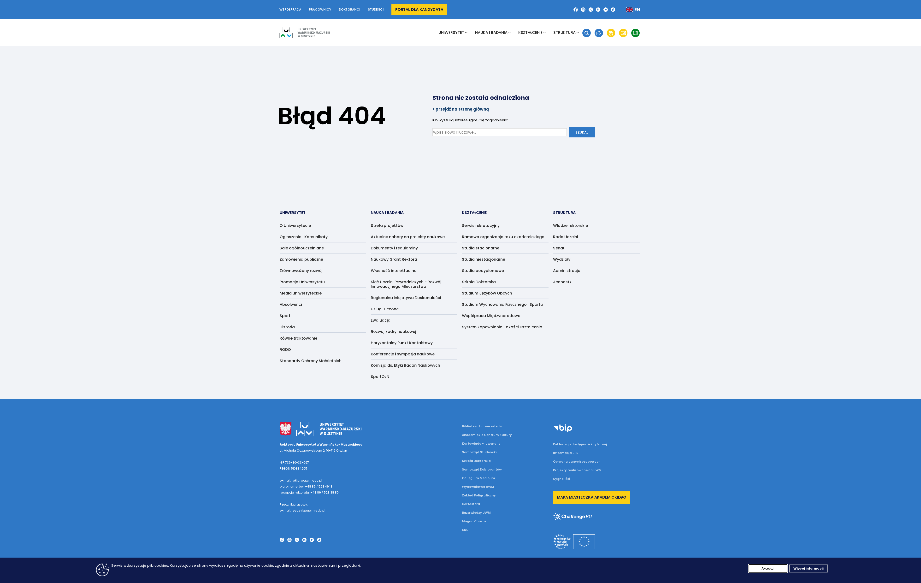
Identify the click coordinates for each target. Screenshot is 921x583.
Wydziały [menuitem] (561, 259)
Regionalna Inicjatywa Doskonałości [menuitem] (406, 297)
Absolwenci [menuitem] (291, 304)
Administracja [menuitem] (566, 270)
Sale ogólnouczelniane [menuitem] (302, 248)
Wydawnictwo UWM (478, 487)
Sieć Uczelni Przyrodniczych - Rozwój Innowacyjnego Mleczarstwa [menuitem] (406, 284)
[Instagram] (583, 9)
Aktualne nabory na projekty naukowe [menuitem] (408, 237)
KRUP (466, 530)
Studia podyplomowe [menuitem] (483, 270)
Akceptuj (768, 568)
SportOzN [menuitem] (380, 376)
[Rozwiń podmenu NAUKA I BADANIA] (509, 32)
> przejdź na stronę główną (460, 109)
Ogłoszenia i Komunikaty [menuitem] (304, 237)
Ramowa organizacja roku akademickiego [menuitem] (503, 237)
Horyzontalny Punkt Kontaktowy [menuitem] (402, 343)
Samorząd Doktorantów (482, 469)
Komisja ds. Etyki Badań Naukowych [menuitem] (405, 365)
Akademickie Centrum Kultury (487, 435)
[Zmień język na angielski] (629, 9)
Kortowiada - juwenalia (481, 444)
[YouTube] (605, 9)
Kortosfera (471, 504)
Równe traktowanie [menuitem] (298, 338)
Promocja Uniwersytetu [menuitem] (302, 282)
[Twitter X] (591, 9)
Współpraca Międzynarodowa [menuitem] (491, 315)
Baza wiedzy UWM (476, 513)
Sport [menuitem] (285, 315)
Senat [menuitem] (559, 248)
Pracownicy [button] (320, 9)
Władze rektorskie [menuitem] (570, 225)
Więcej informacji (808, 568)
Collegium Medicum (478, 478)
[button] (586, 33)
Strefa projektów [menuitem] (387, 225)
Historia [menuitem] (287, 327)
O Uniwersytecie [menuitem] (295, 225)
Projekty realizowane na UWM (577, 470)
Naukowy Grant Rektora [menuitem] (394, 259)
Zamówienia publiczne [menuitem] (301, 259)
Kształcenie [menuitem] (530, 32)
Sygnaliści (561, 479)
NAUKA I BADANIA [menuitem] (491, 32)
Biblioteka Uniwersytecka (482, 426)
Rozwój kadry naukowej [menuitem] (393, 331)
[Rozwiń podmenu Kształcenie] (544, 32)
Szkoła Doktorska (476, 461)
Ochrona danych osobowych (577, 461)
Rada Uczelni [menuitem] (565, 237)
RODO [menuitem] (285, 349)
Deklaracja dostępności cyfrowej (580, 444)
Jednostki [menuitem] (563, 282)
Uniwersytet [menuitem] (451, 32)
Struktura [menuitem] (564, 32)
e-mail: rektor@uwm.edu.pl (301, 480)
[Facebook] (575, 9)
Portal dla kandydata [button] (419, 9)
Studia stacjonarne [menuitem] (480, 248)
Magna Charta (474, 521)
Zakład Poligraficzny (479, 495)
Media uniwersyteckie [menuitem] (301, 293)
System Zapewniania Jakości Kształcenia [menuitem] (502, 327)
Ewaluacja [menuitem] (380, 320)
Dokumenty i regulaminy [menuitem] (394, 248)
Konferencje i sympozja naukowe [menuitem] (403, 354)
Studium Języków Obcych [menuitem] (487, 293)
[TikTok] (613, 9)
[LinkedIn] (598, 9)
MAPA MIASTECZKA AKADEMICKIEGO (591, 497)
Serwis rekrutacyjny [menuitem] (481, 225)
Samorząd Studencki (479, 452)
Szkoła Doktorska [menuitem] (479, 282)
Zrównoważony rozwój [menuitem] (301, 270)
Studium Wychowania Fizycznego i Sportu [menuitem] (502, 304)
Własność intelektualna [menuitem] (394, 270)
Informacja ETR (566, 453)
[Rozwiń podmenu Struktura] (577, 32)
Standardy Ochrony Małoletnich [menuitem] (311, 361)
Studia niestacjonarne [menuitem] (483, 259)
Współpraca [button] (290, 9)
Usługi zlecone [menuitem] (385, 309)
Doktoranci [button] (349, 9)
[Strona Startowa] (304, 32)
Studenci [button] (376, 9)
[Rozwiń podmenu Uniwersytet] (466, 32)
